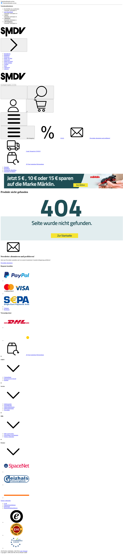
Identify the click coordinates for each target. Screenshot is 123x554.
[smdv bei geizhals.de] (16, 485)
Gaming (6, 64)
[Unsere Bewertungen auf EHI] (16, 535)
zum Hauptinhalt (8, 12)
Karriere (6, 380)
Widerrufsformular (9, 408)
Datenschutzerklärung (10, 505)
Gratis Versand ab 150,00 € (33, 151)
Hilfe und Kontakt (9, 433)
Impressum (7, 506)
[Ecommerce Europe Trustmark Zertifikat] (16, 548)
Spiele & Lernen (8, 61)
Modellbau (7, 55)
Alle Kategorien (8, 21)
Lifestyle (6, 69)
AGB (5, 503)
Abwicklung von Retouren (11, 435)
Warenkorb (7, 18)
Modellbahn (7, 54)
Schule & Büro (8, 63)
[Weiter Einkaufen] (14, 45)
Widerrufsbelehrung (9, 407)
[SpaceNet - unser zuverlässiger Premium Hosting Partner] (16, 472)
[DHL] (16, 327)
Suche (6, 15)
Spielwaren (7, 60)
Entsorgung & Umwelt (10, 378)
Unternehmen (7, 377)
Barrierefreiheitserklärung (10, 508)
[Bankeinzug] (16, 306)
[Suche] (40, 92)
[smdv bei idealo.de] (16, 497)
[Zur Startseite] (62, 240)
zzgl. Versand (23, 551)
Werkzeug (6, 57)
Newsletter (7, 410)
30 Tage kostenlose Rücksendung (35, 164)
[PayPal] (16, 280)
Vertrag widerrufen (9, 436)
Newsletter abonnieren (7, 263)
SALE (62, 138)
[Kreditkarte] (16, 293)
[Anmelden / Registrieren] (13, 111)
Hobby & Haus (8, 58)
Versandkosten (8, 405)
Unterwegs (7, 67)
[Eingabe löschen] (14, 92)
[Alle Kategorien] (14, 119)
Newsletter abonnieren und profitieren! (99, 138)
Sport (5, 66)
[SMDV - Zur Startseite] (13, 37)
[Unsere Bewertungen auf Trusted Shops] (16, 522)
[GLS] (16, 340)
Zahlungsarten (8, 404)
